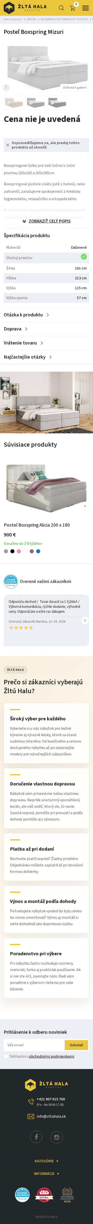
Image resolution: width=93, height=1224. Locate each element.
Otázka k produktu (23, 314)
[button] (85, 506)
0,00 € (76, 4)
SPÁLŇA (31, 19)
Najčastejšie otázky (25, 357)
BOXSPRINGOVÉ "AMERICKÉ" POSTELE (64, 19)
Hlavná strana (13, 19)
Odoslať (76, 1045)
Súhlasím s (42, 1056)
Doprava (12, 328)
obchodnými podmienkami (51, 1056)
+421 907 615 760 (51, 1101)
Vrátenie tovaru (20, 343)
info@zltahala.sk (51, 1116)
